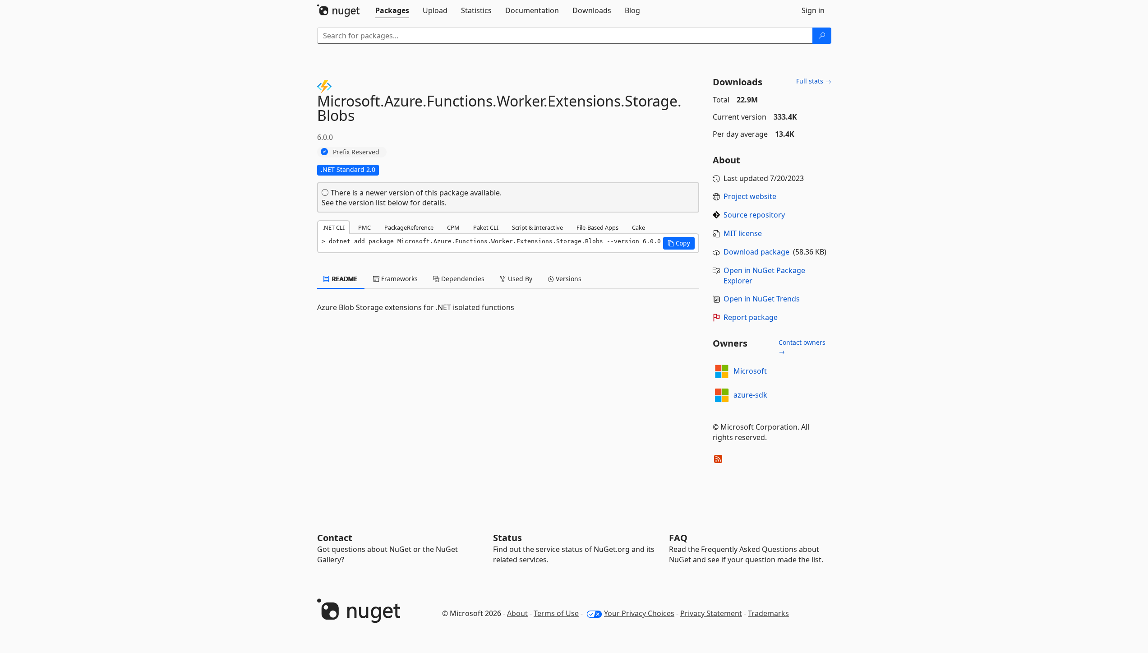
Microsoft (750, 371)
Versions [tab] (567, 278)
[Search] (821, 36)
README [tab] (344, 278)
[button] (679, 243)
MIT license (743, 233)
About (517, 613)
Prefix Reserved (356, 152)
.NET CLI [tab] (334, 227)
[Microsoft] (722, 371)
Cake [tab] (638, 227)
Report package (751, 317)
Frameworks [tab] (398, 278)
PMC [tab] (364, 227)
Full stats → (813, 81)
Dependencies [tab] (461, 278)
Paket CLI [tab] (485, 227)
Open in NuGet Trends (762, 299)
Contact (334, 538)
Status (507, 538)
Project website (750, 196)
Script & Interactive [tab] (537, 227)
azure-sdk (750, 395)
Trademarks (768, 613)
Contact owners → (802, 347)
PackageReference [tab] (408, 227)
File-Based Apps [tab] (597, 227)
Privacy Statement (711, 613)
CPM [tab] (453, 227)
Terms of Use (556, 613)
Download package (756, 252)
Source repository (754, 215)
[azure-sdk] (722, 395)
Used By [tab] (519, 278)
